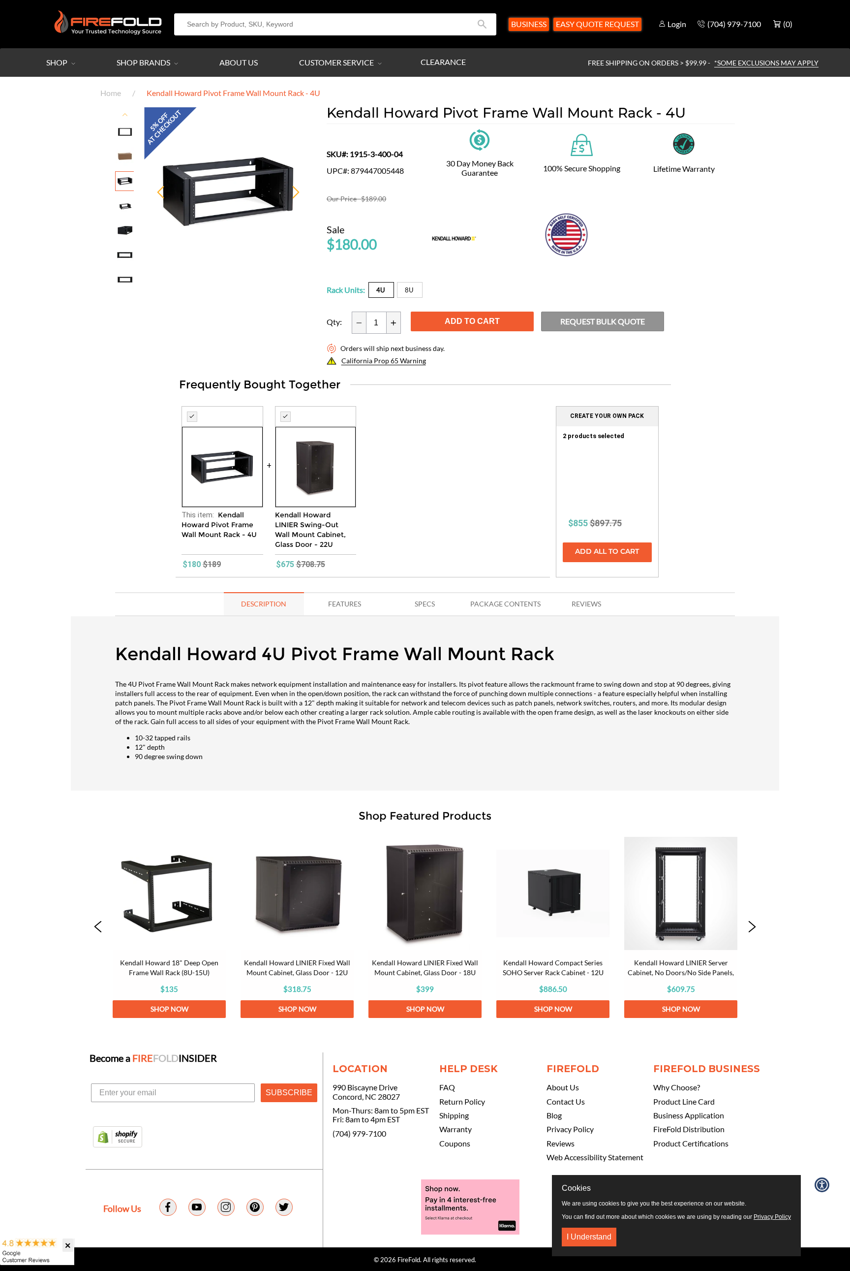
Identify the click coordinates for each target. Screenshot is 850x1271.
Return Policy (462, 1101)
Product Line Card (684, 1101)
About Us (238, 62)
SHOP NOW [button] (169, 1009)
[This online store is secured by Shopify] (117, 1137)
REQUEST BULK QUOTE (602, 321)
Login (677, 24)
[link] (169, 927)
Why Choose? (676, 1087)
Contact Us (565, 1101)
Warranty (455, 1129)
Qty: (334, 322)
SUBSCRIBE (289, 1092)
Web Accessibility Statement (594, 1157)
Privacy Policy (570, 1129)
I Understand (589, 1237)
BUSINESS (528, 24)
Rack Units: (346, 289)
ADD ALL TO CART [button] (607, 552)
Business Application (688, 1115)
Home (110, 92)
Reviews (560, 1143)
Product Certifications (691, 1143)
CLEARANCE (443, 61)
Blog (554, 1115)
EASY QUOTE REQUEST (597, 24)
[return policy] (479, 139)
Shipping (454, 1115)
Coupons (454, 1143)
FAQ (447, 1087)
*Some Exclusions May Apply (766, 63)
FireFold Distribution (689, 1129)
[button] (98, 927)
